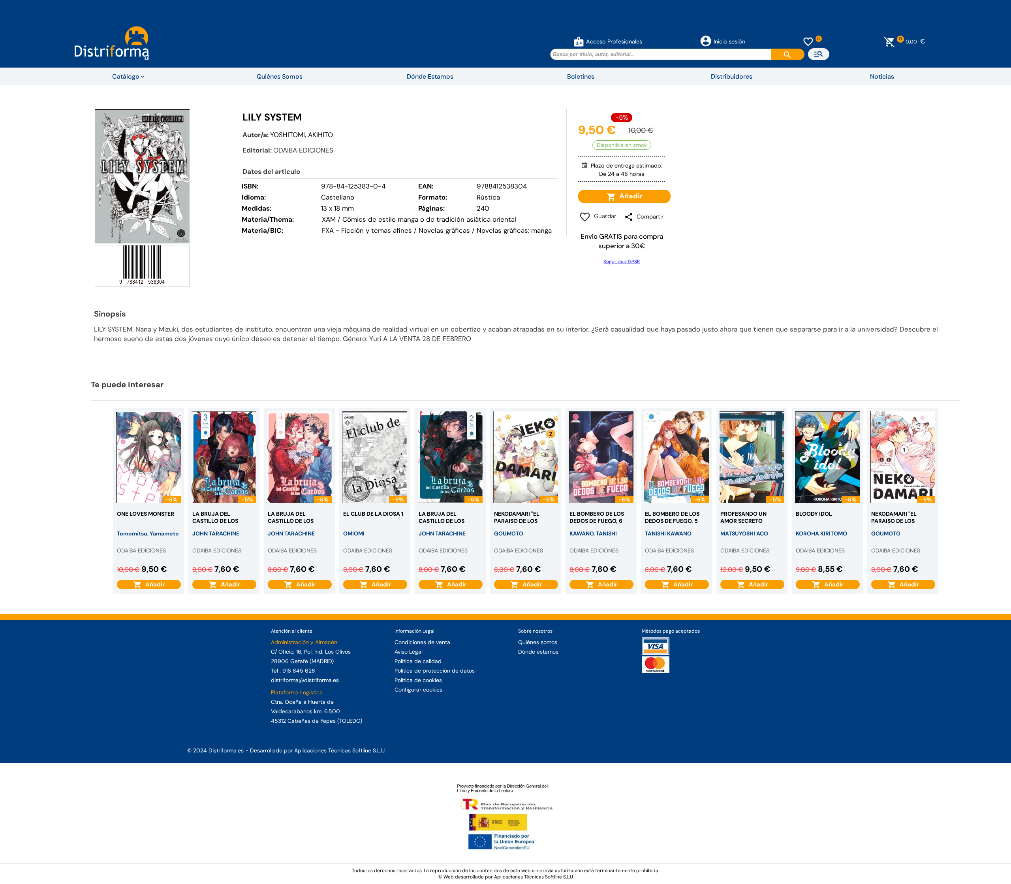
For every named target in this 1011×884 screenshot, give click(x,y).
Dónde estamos (538, 651)
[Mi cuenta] (578, 41)
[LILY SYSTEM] (142, 176)
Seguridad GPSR (621, 261)
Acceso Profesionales (614, 41)
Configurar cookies (418, 689)
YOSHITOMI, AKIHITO (301, 134)
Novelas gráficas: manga (514, 230)
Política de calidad (418, 661)
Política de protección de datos (435, 670)
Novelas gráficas (445, 230)
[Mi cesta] (889, 41)
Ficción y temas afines (376, 230)
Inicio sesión (729, 41)
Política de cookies (418, 680)
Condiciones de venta (422, 642)
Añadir (629, 196)
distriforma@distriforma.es (305, 680)
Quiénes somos (537, 642)
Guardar (603, 216)
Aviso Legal (409, 651)
